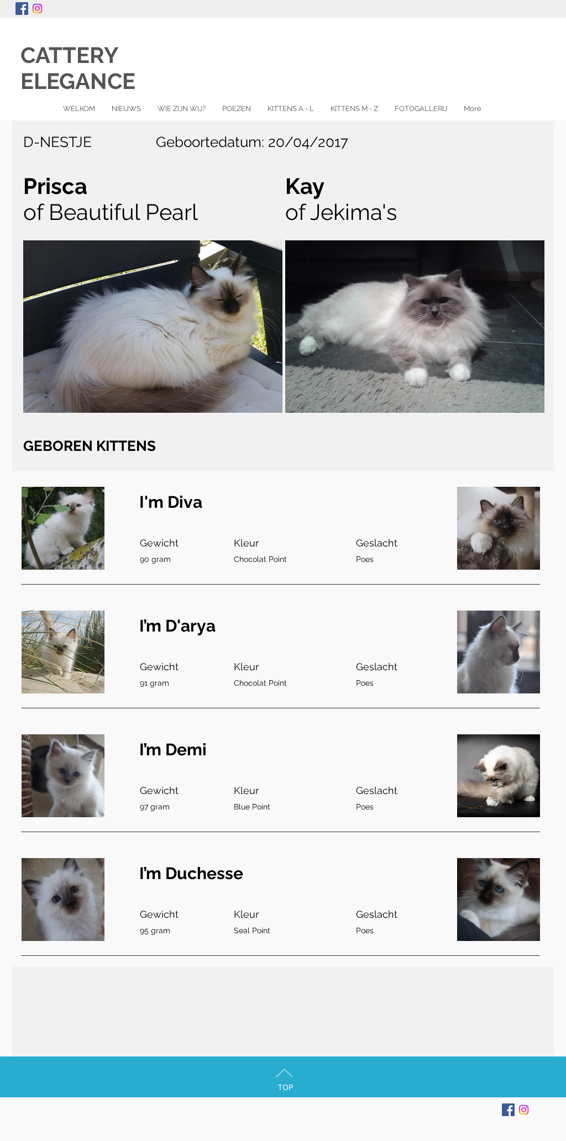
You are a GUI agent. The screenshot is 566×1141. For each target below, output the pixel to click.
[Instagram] (37, 8)
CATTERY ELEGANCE (89, 68)
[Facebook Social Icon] (21, 8)
